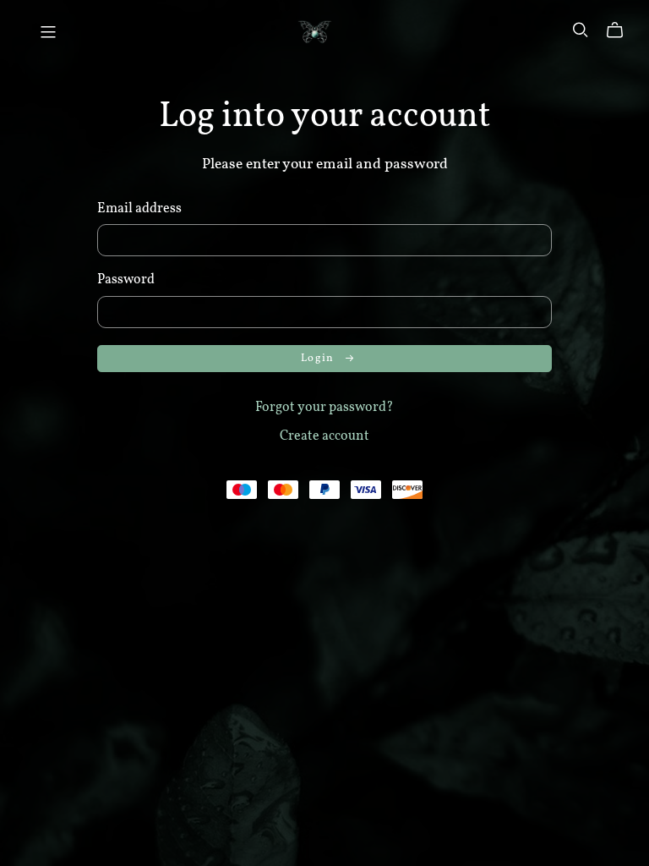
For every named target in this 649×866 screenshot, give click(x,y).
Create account (324, 436)
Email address (139, 209)
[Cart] (621, 30)
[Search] (580, 30)
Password (126, 280)
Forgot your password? (324, 407)
